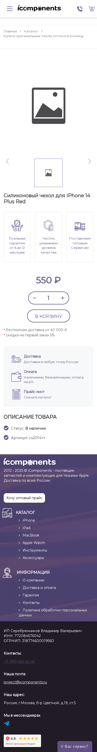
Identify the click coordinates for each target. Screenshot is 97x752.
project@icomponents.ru (25, 682)
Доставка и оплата (39, 587)
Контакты (31, 602)
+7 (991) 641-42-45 (19, 661)
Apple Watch (34, 543)
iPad (26, 528)
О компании (33, 580)
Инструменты (35, 550)
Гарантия (31, 595)
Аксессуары (33, 558)
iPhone (29, 520)
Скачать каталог (37, 397)
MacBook (31, 535)
